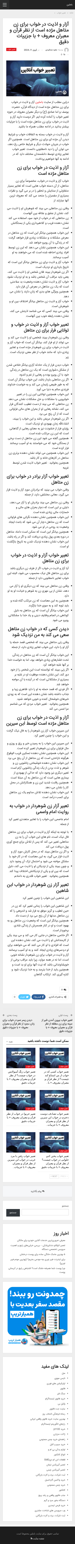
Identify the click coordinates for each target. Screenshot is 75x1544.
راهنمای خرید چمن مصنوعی (52, 1439)
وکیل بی (61, 1404)
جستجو (65, 1206)
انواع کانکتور (59, 1455)
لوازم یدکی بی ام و (56, 1450)
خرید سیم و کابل (57, 1444)
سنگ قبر (61, 1394)
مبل (63, 1373)
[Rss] (31, 1538)
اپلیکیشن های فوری (56, 1384)
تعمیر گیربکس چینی (55, 1470)
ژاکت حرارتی (59, 1434)
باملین (69, 5)
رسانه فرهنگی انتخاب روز (53, 1414)
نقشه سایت (38, 1538)
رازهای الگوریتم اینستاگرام (53, 1424)
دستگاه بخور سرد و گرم (54, 1500)
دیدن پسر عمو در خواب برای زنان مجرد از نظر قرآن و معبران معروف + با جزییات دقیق (19, 1024)
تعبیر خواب (11, 49)
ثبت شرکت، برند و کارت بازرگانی (50, 1475)
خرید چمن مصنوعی (56, 1485)
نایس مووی (59, 1378)
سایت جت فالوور (57, 1409)
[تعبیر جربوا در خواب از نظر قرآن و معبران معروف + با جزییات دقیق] (20, 1100)
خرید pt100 (59, 1429)
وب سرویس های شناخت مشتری (50, 1511)
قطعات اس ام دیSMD (54, 1460)
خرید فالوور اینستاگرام (55, 1399)
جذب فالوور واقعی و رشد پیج (51, 1495)
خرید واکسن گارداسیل (55, 1480)
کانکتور (62, 1490)
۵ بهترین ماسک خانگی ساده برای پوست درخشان (42, 1254)
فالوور (62, 1389)
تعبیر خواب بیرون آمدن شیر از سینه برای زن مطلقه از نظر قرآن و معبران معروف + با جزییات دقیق (57, 1025)
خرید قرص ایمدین (56, 1505)
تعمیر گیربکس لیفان (55, 1465)
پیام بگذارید (36, 1191)
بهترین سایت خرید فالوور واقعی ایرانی (47, 1419)
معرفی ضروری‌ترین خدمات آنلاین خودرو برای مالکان (41, 1240)
